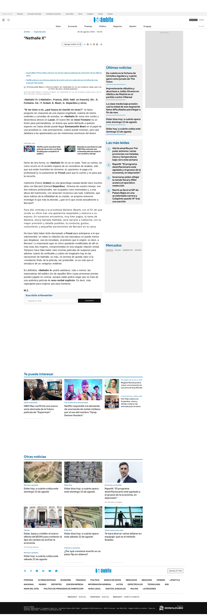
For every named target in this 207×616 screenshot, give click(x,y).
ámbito (27, 32)
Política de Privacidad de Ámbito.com (63, 588)
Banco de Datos (112, 580)
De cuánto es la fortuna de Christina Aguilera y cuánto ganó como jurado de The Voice (121, 77)
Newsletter (201, 26)
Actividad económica (53, 14)
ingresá (201, 20)
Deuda (100, 14)
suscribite (193, 20)
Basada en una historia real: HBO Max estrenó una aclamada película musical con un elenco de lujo (89, 150)
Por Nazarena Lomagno (113, 502)
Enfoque (20, 14)
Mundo (42, 584)
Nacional (29, 584)
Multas (134, 588)
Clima (80, 14)
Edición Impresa (74, 584)
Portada (28, 580)
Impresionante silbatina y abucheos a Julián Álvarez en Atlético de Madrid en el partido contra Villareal (122, 93)
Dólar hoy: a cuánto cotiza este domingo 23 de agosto (123, 130)
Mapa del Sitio (31, 588)
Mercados (131, 580)
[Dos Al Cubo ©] (171, 608)
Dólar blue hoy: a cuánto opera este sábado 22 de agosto (81, 535)
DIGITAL (77, 597)
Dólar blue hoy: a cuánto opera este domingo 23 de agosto (123, 121)
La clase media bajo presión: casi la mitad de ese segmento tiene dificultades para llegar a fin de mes (123, 108)
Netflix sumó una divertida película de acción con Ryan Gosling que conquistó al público (49, 150)
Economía (72, 26)
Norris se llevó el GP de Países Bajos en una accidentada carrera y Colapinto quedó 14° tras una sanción (126, 195)
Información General (99, 584)
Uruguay (147, 26)
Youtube (50, 571)
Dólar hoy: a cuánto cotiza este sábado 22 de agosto (41, 558)
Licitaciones (149, 588)
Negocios (117, 26)
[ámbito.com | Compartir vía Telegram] (97, 44)
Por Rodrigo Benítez (31, 547)
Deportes (56, 584)
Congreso (90, 14)
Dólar (58, 26)
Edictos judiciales (116, 588)
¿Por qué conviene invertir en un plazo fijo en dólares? (82, 553)
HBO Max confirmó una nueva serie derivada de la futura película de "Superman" (41, 409)
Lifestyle (175, 580)
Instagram (37, 571)
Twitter (25, 571)
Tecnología (153, 584)
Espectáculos (40, 32)
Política (102, 26)
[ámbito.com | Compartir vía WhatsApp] (85, 44)
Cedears (138, 250)
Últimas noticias (47, 580)
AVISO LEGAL (94, 588)
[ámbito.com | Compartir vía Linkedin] (94, 44)
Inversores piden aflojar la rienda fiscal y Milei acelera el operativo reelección (125, 181)
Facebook (31, 571)
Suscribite (89, 300)
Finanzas (88, 26)
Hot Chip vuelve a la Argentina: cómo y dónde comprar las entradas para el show (131, 403)
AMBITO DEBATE (126, 597)
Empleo (110, 14)
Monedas (109, 250)
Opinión (132, 26)
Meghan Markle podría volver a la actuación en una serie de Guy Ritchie (131, 385)
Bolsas (118, 250)
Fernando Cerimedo (34, 14)
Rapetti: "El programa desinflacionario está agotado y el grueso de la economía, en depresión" (126, 168)
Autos (119, 584)
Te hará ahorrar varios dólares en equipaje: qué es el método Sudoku (123, 536)
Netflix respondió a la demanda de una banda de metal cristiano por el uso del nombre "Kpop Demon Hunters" (82, 410)
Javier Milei (69, 14)
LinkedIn (43, 571)
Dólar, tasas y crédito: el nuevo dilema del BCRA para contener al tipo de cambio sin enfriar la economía (43, 538)
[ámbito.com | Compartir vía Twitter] (91, 44)
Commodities (128, 250)
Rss (167, 584)
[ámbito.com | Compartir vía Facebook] (88, 44)
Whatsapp (56, 571)
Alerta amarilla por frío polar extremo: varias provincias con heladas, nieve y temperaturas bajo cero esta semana (125, 154)
